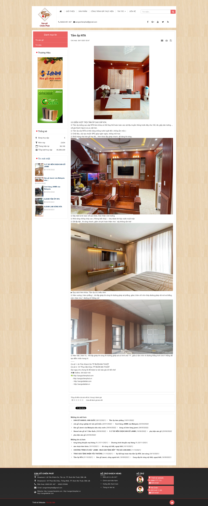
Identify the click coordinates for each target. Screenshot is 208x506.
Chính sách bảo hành (110, 480)
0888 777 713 (156, 480)
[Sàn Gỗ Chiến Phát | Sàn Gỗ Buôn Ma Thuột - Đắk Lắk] (45, 14)
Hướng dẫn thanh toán (110, 484)
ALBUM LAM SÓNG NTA (53, 207)
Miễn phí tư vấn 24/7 (110, 477)
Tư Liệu (38, 45)
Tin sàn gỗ (40, 40)
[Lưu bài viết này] (171, 40)
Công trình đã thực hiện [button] (102, 11)
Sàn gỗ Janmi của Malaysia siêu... (54, 179)
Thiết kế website (157, 478)
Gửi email (155, 483)
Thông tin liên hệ (108, 487)
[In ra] (167, 40)
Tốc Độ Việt (50, 502)
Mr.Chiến (154, 487)
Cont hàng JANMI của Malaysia (52, 188)
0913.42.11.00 (156, 490)
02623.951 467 (66, 22)
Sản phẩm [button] (82, 11)
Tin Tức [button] (120, 11)
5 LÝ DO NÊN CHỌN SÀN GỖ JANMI (54, 165)
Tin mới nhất (44, 158)
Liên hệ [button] (132, 11)
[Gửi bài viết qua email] (162, 40)
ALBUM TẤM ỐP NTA (52, 199)
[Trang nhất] (61, 11)
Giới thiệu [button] (70, 11)
